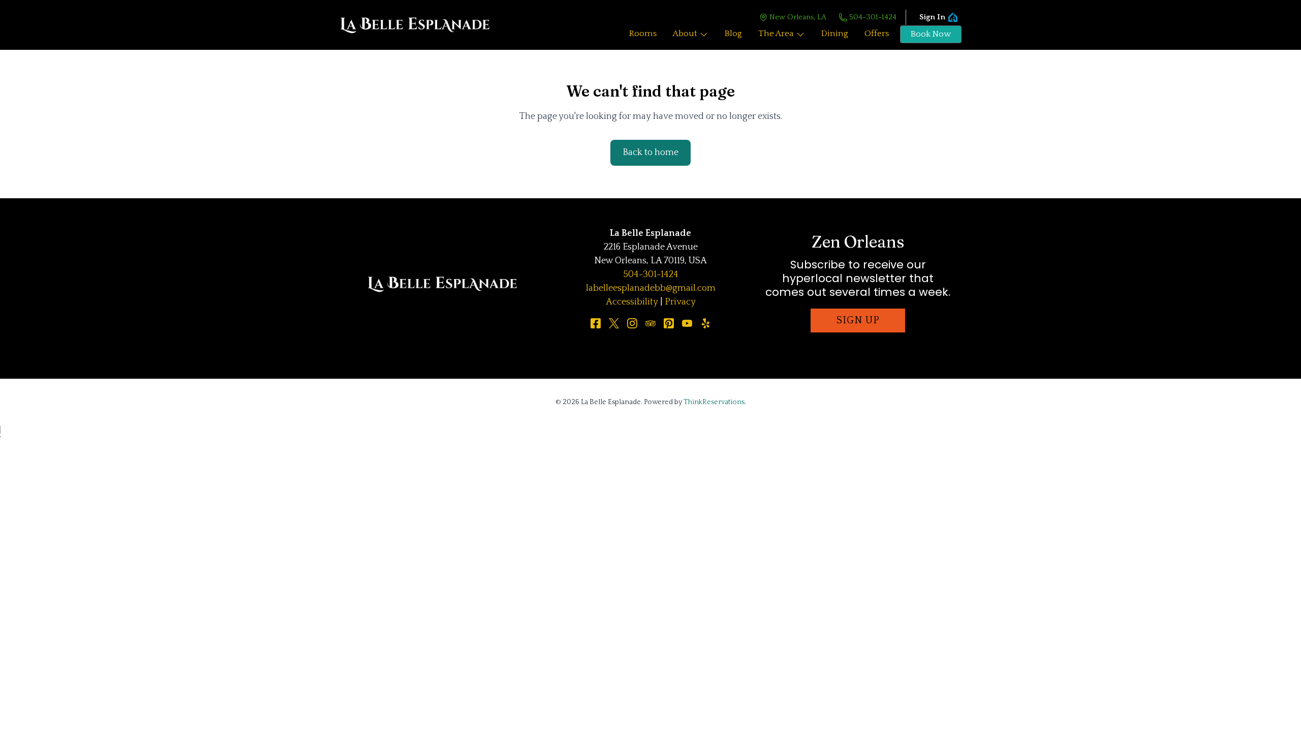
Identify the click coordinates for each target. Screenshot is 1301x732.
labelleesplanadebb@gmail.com (651, 288)
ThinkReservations (714, 402)
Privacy (680, 302)
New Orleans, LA (797, 17)
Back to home (650, 152)
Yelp (705, 323)
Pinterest (669, 323)
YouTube (687, 323)
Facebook (596, 323)
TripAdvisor (650, 323)
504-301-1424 (872, 17)
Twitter (614, 323)
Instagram (632, 323)
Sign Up (858, 320)
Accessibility (632, 302)
